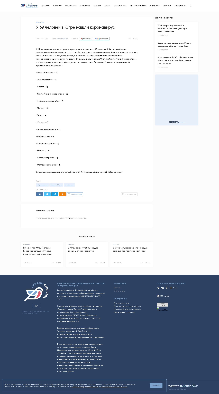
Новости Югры (56, 185)
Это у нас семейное (138, 6)
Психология (85, 6)
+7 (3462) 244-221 (82, 331)
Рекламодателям (121, 303)
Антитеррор (155, 6)
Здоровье (45, 6)
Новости (167, 6)
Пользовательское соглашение (127, 309)
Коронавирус (42, 185)
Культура (97, 6)
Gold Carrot (181, 389)
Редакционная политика (124, 312)
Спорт (107, 6)
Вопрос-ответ (120, 6)
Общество (57, 6)
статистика (69, 185)
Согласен (156, 385)
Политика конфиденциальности (127, 306)
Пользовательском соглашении (113, 387)
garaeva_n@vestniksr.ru (82, 334)
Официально (180, 6)
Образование (70, 6)
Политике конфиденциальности (84, 387)
